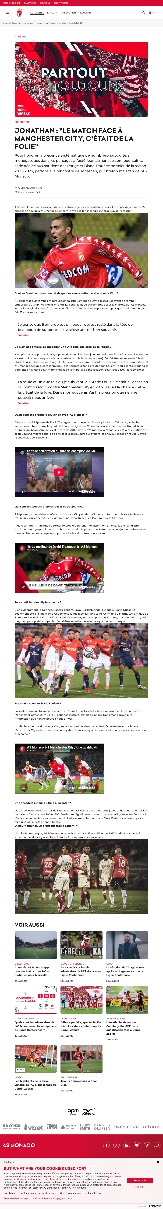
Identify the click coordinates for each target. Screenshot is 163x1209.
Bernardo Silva (61, 525)
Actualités (16, 23)
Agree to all (140, 1180)
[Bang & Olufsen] (102, 1126)
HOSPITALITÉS (61, 3)
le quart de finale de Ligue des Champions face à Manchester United (91, 426)
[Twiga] (52, 1126)
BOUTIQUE (45, 3)
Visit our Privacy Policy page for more (52, 1198)
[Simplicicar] (126, 1126)
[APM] (73, 1111)
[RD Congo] (11, 1126)
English (8, 1162)
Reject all (139, 1186)
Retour (22, 36)
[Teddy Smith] (85, 1126)
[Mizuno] (88, 1111)
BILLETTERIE (30, 3)
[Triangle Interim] (68, 1126)
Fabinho (43, 525)
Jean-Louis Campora (28, 433)
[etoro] (151, 1126)
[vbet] (33, 1126)
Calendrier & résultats (76, 12)
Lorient (111, 365)
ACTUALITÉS (37, 12)
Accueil (6, 23)
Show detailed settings (16, 1198)
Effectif (52, 12)
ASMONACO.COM (11, 3)
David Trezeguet (121, 210)
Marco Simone (94, 514)
